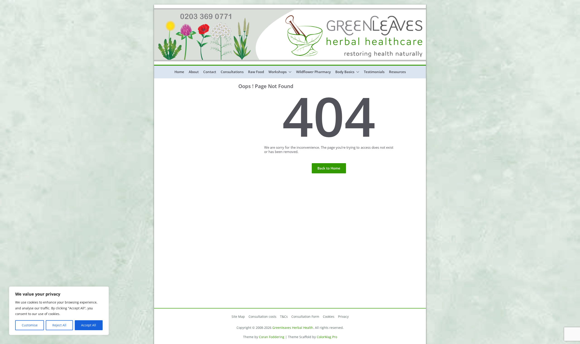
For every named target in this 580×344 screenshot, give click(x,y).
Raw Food (256, 71)
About (194, 71)
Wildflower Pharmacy (313, 71)
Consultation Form (305, 316)
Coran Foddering (271, 337)
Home (179, 71)
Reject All (59, 325)
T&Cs (284, 316)
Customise (30, 325)
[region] (59, 311)
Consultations (232, 71)
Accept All (88, 325)
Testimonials (374, 71)
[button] (289, 72)
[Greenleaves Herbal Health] (290, 10)
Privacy (343, 316)
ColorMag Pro (327, 337)
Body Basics (344, 71)
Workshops (277, 71)
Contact (209, 71)
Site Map (238, 316)
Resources (397, 71)
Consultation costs (262, 316)
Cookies (328, 316)
